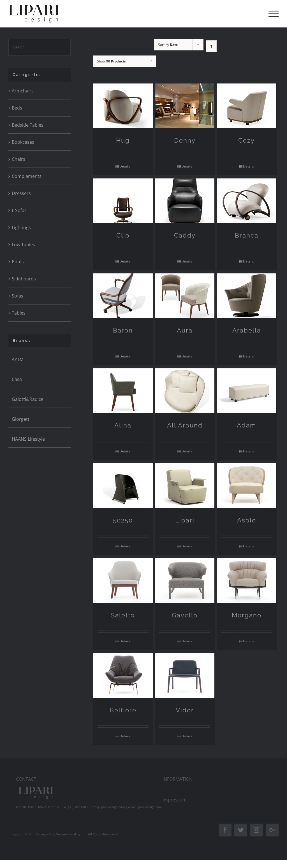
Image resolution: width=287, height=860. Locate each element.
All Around (185, 425)
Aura (185, 330)
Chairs (18, 159)
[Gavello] (184, 580)
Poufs (18, 262)
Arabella (246, 330)
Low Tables (23, 244)
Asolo (246, 520)
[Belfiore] (123, 675)
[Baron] (123, 295)
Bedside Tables (27, 125)
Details (124, 166)
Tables (19, 313)
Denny (185, 140)
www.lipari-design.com (145, 807)
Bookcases (23, 142)
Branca (246, 235)
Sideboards (24, 279)
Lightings (21, 227)
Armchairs (23, 91)
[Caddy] (184, 200)
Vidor (185, 710)
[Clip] (123, 200)
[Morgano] (246, 580)
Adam (246, 425)
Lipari (185, 520)
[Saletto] (123, 580)
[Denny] (184, 105)
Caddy (185, 235)
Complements (26, 176)
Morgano (246, 615)
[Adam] (246, 390)
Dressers (21, 193)
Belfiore (123, 710)
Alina (122, 425)
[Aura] (184, 295)
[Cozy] (246, 105)
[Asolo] (246, 485)
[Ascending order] (211, 46)
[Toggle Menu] (273, 14)
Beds (17, 108)
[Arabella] (246, 295)
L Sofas (19, 210)
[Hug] (123, 105)
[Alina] (123, 390)
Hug (123, 140)
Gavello (185, 615)
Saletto (123, 615)
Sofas (17, 296)
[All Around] (184, 390)
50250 (123, 520)
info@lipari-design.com (108, 807)
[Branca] (246, 200)
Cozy (246, 140)
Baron (123, 330)
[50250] (123, 485)
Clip (123, 235)
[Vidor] (184, 675)
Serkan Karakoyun (70, 834)
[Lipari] (184, 485)
